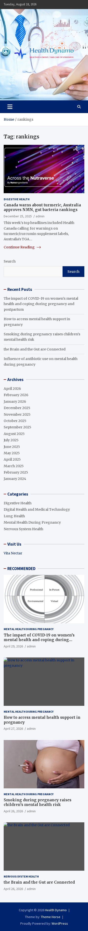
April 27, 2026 (13, 728)
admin (40, 216)
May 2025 (12, 453)
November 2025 (17, 414)
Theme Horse (50, 917)
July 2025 (11, 440)
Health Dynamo (56, 910)
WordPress (60, 923)
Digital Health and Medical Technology (37, 509)
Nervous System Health (23, 529)
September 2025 (17, 427)
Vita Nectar (13, 553)
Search (10, 261)
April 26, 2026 (13, 811)
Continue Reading (19, 247)
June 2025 (12, 446)
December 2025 (17, 408)
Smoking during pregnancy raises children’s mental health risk (37, 802)
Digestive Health (17, 199)
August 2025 (14, 434)
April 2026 (12, 388)
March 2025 (14, 466)
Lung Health (14, 516)
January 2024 (15, 478)
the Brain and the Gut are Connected (35, 349)
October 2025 (15, 421)
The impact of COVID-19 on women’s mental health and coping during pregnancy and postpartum (41, 304)
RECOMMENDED (21, 568)
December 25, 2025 (18, 216)
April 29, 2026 (13, 646)
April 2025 (12, 459)
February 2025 (16, 472)
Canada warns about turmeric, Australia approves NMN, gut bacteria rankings (42, 207)
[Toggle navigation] (10, 106)
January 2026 (15, 401)
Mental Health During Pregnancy (32, 522)
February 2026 (16, 395)
